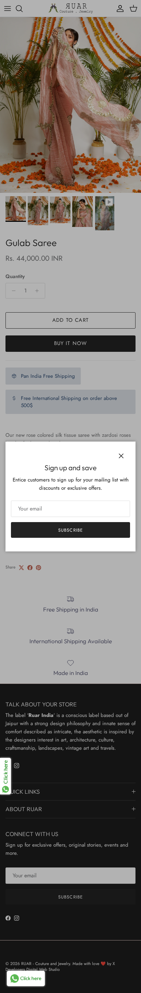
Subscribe (70, 530)
